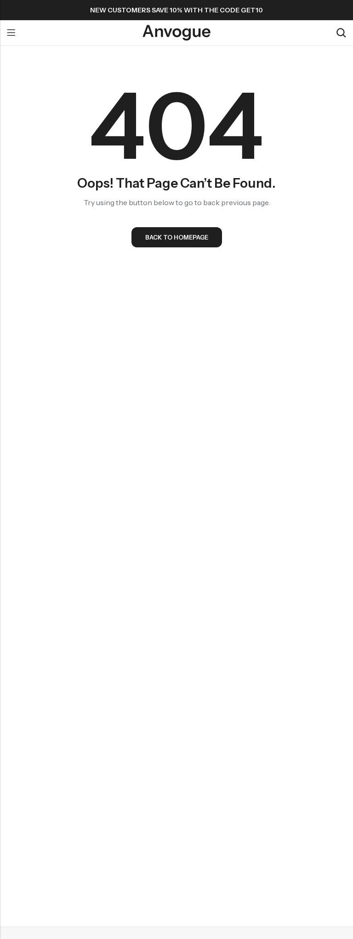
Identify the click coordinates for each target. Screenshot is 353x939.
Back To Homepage (176, 237)
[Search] (341, 32)
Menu (11, 33)
